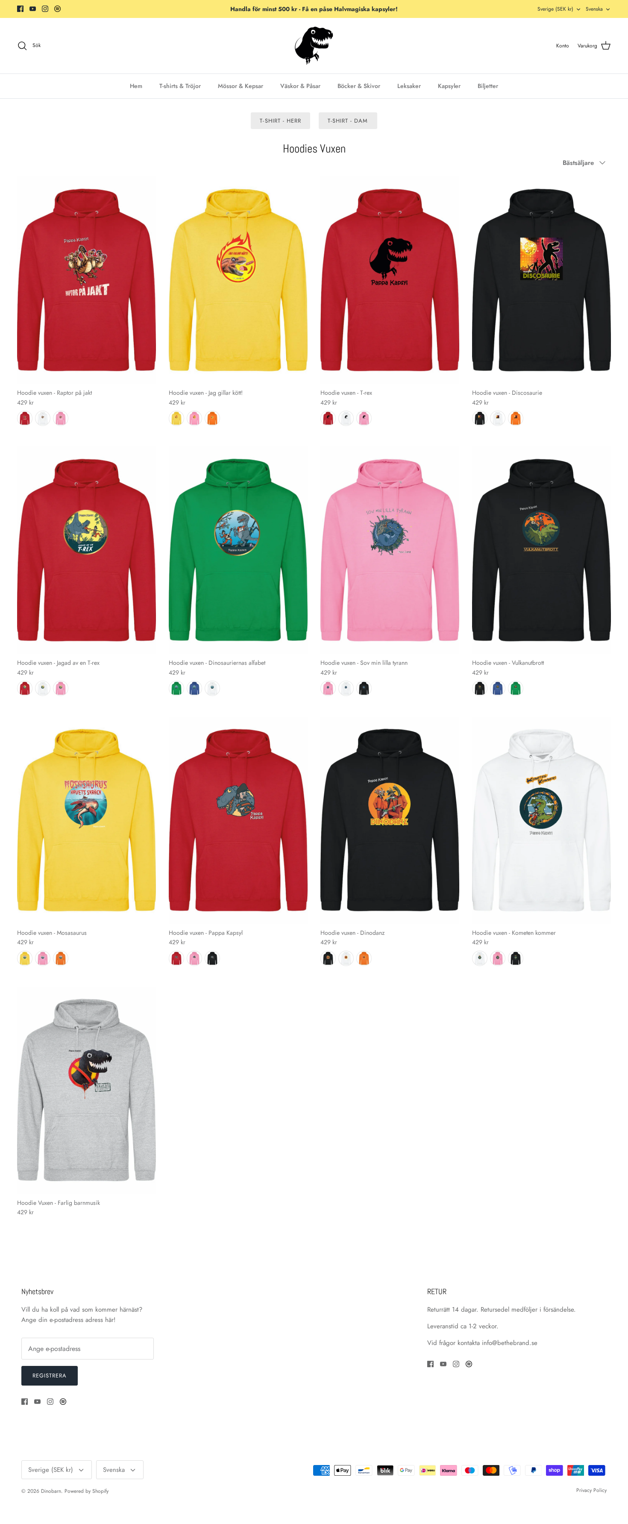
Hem (136, 86)
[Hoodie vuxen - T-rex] (389, 280)
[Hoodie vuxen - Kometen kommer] (541, 820)
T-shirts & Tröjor (180, 86)
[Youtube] (32, 9)
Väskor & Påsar (300, 86)
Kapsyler (449, 86)
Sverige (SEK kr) (555, 9)
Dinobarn (51, 1491)
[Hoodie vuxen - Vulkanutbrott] (541, 550)
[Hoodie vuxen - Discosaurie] (541, 280)
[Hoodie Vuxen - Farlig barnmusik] (86, 1090)
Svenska (594, 9)
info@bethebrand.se (509, 1343)
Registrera (49, 1375)
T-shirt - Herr (280, 121)
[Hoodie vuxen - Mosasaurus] (86, 820)
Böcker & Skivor (358, 86)
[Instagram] (45, 9)
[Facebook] (20, 9)
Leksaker (409, 86)
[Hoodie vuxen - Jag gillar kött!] (238, 280)
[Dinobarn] (314, 45)
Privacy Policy (591, 1490)
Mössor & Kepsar (240, 86)
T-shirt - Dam (348, 121)
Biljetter (488, 86)
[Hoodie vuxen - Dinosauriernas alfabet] (238, 550)
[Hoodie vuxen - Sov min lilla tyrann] (389, 550)
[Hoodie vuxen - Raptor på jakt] (86, 280)
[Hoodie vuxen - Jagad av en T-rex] (86, 550)
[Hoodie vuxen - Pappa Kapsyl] (238, 820)
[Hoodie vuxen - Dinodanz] (389, 820)
